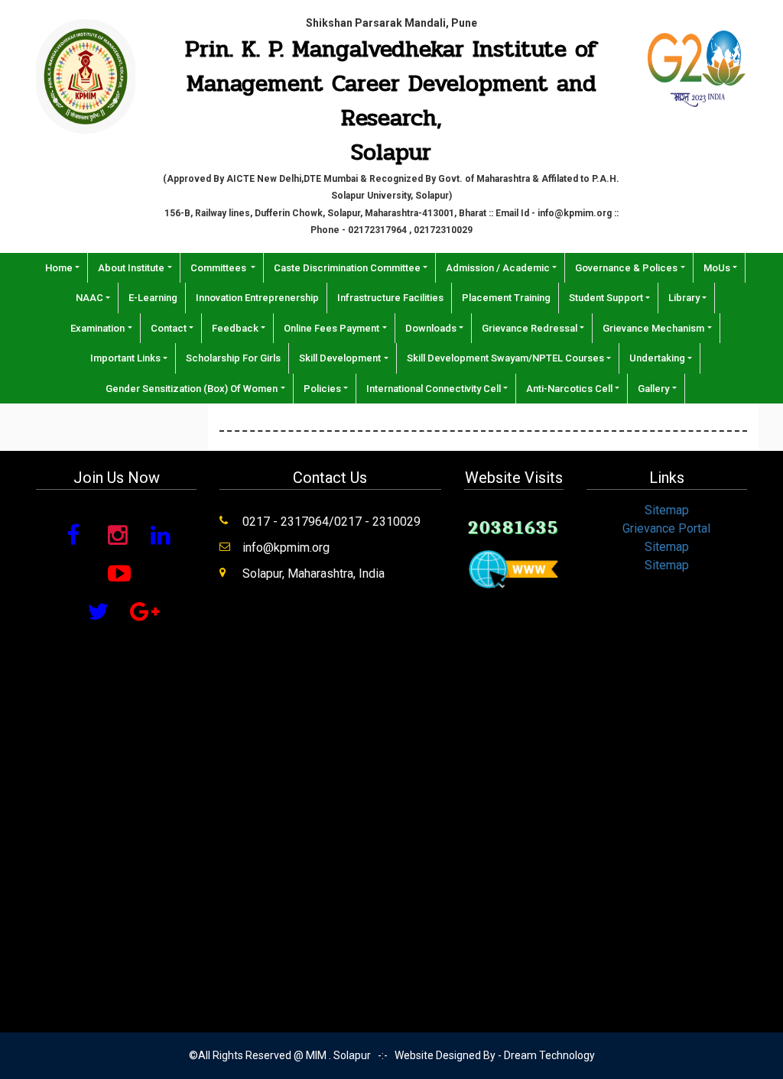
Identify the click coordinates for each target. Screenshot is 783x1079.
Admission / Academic (498, 268)
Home (59, 268)
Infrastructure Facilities (390, 297)
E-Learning (152, 297)
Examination (97, 328)
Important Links (125, 358)
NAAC (89, 297)
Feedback (235, 328)
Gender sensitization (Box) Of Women (192, 388)
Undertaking (657, 358)
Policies (322, 388)
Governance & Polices (626, 268)
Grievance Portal (666, 528)
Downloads (430, 328)
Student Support (606, 297)
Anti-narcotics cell (569, 388)
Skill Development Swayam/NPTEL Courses (505, 358)
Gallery (653, 388)
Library (684, 297)
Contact (169, 328)
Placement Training (506, 297)
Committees (219, 268)
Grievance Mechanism (653, 328)
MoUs (716, 268)
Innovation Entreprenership (257, 297)
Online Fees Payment (331, 328)
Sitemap (667, 510)
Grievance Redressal (529, 328)
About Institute (131, 268)
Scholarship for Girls (233, 358)
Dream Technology (549, 1055)
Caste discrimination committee (347, 268)
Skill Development (340, 358)
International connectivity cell (433, 388)
